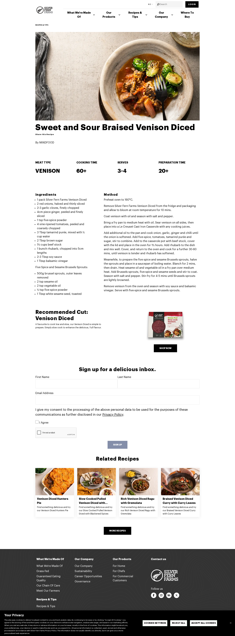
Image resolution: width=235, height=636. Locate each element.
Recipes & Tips (135, 14)
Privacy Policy (112, 414)
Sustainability (83, 571)
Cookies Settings (155, 623)
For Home (119, 566)
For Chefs (119, 571)
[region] (117, 623)
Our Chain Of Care (48, 585)
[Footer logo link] (164, 575)
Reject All (178, 623)
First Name (42, 377)
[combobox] (169, 4)
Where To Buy (187, 14)
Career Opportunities (88, 576)
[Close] (231, 623)
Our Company (161, 14)
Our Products (109, 14)
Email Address (44, 393)
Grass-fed (42, 571)
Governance (82, 581)
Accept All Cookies (203, 623)
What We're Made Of (79, 14)
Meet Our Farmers (48, 590)
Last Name (124, 377)
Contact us (158, 559)
